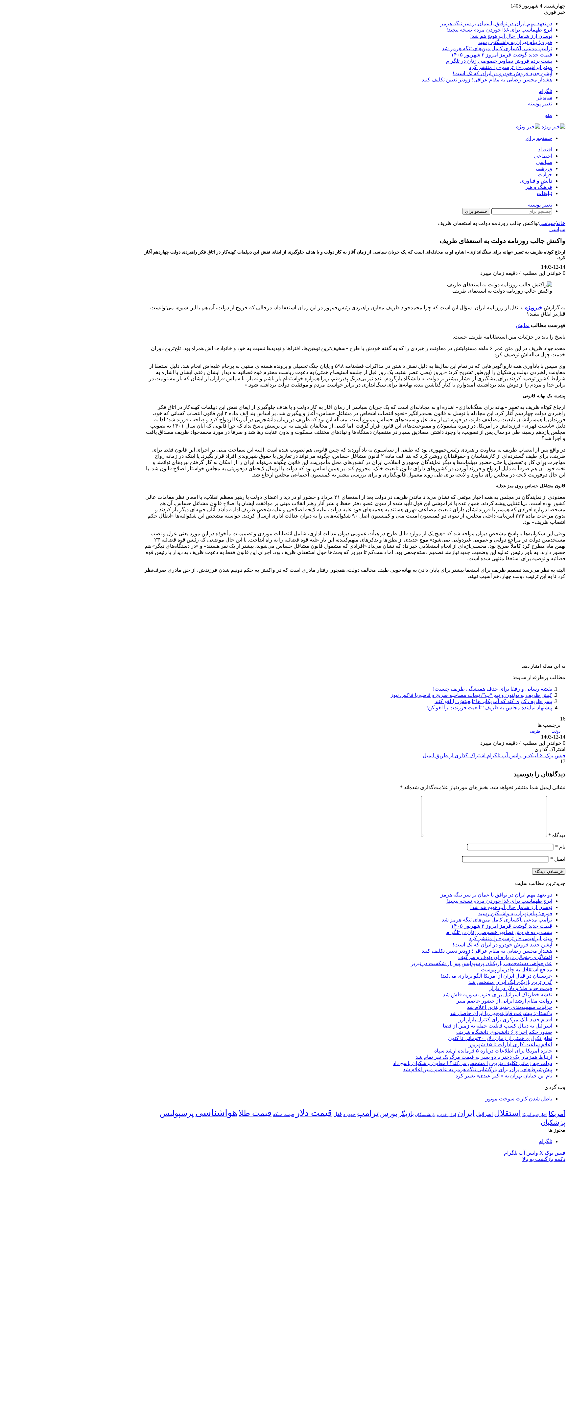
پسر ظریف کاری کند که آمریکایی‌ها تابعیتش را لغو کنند (493, 701)
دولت (556, 731)
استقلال (507, 1113)
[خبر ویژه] (540, 126)
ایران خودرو (446, 1114)
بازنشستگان (425, 1114)
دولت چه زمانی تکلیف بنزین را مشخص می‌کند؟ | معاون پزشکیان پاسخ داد (472, 1063)
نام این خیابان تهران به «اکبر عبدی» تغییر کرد (504, 1075)
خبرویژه (533, 307)
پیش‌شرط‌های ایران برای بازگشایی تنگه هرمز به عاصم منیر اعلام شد (477, 1069)
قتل (337, 1114)
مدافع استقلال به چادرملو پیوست (516, 969)
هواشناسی (216, 1112)
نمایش (523, 325)
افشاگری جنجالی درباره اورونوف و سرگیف (505, 957)
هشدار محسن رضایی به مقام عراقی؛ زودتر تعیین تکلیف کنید (487, 79)
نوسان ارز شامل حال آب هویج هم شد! (511, 36)
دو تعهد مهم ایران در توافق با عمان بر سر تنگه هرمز (496, 23)
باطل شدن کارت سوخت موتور (518, 1098)
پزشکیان (553, 1122)
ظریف (535, 731)
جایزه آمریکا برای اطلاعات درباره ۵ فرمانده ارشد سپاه (493, 1050)
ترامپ (368, 1113)
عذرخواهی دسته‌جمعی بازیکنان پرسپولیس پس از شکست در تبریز (481, 963)
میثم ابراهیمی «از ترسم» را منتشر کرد (510, 67)
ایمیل (557, 859)
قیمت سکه (283, 1114)
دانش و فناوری (536, 181)
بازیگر (406, 1113)
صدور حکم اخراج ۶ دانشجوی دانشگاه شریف (504, 1032)
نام (560, 847)
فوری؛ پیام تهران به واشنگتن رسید (515, 42)
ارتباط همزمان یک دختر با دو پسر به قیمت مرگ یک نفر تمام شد (483, 1057)
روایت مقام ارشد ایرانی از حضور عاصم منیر (504, 1001)
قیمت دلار (314, 1113)
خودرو (349, 1114)
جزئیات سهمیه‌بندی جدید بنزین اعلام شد (509, 1007)
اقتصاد (545, 149)
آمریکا (557, 1113)
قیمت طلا (255, 1113)
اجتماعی (543, 156)
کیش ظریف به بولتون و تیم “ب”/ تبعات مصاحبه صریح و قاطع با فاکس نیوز (471, 695)
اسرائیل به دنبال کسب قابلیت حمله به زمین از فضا (497, 1026)
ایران (466, 1113)
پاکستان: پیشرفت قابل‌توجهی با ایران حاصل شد (501, 1013)
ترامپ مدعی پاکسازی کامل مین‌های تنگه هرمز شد (497, 48)
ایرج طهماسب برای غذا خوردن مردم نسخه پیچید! (499, 30)
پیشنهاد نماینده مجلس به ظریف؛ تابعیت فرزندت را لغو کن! (489, 707)
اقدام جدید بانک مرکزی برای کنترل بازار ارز (505, 1019)
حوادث (545, 174)
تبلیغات (544, 193)
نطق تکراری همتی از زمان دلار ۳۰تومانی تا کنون (500, 1038)
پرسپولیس (177, 1113)
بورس (388, 1113)
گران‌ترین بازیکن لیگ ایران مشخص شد (510, 982)
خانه (560, 223)
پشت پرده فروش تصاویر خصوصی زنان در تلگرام (499, 61)
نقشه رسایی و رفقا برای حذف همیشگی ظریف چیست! (492, 689)
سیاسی (544, 162)
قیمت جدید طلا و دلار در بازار (520, 988)
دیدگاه (556, 835)
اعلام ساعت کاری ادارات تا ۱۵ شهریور (510, 1044)
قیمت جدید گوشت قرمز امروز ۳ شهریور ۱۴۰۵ (501, 54)
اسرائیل (484, 1114)
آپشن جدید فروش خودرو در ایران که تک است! (502, 73)
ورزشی (544, 168)
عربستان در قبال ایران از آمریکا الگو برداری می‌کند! (496, 976)
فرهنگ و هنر (538, 187)
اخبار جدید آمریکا (534, 1115)
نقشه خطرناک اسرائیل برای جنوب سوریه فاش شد (497, 994)
